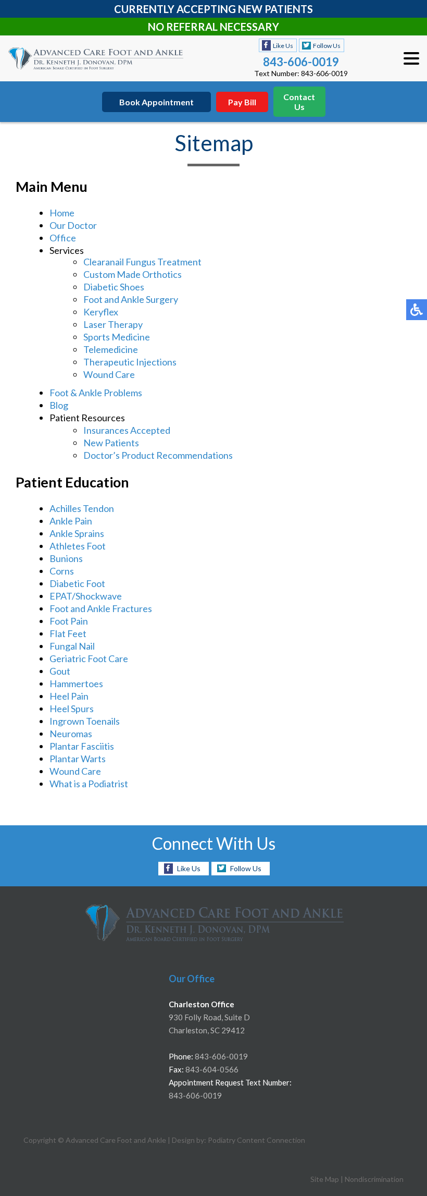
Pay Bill (242, 102)
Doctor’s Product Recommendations (158, 455)
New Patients (111, 442)
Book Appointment (156, 102)
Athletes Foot (77, 546)
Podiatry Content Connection (256, 1140)
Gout (59, 671)
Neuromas (70, 733)
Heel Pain (69, 696)
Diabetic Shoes (113, 286)
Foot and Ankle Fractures (100, 608)
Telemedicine (110, 349)
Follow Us (327, 46)
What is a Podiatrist (88, 783)
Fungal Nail (72, 646)
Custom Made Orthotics (132, 274)
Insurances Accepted (126, 430)
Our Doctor (73, 225)
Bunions (66, 558)
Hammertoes (76, 683)
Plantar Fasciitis (81, 746)
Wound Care (109, 374)
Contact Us (299, 102)
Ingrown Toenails (84, 721)
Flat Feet (67, 633)
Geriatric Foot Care (88, 658)
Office (62, 237)
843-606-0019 (301, 62)
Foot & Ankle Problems (95, 392)
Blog (58, 405)
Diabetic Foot (77, 583)
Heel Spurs (71, 708)
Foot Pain (68, 621)
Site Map (324, 1179)
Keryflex (100, 312)
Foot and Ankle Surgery (130, 299)
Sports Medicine (116, 337)
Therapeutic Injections (130, 362)
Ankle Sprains (76, 533)
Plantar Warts (77, 758)
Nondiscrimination (374, 1179)
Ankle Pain (70, 521)
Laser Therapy (113, 324)
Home (61, 212)
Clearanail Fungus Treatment (142, 261)
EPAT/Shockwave (85, 596)
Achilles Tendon (81, 508)
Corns (61, 571)
